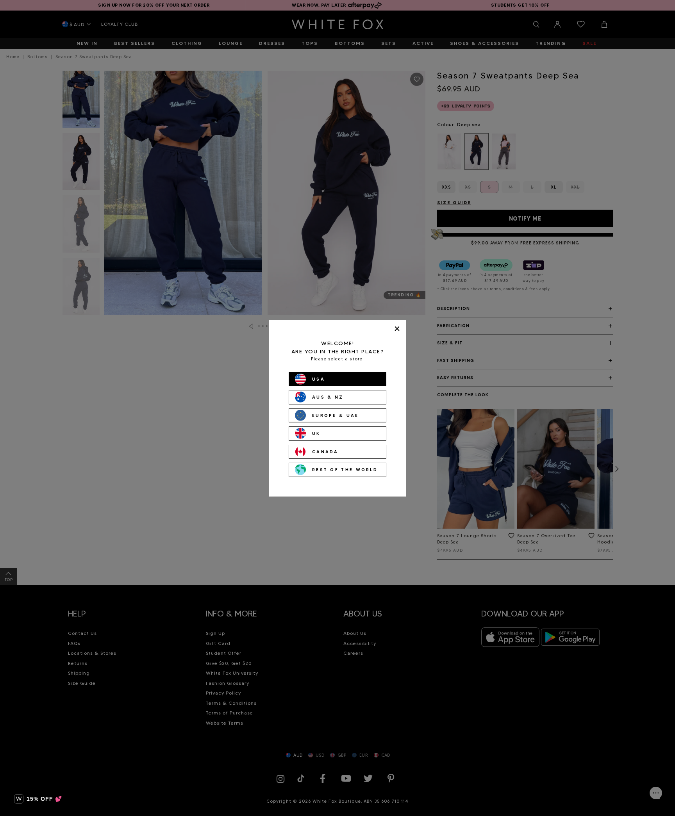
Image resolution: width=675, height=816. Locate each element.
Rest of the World (345, 469)
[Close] (397, 328)
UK (316, 433)
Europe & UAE (335, 415)
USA (318, 378)
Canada (325, 451)
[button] (38, 798)
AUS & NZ (327, 397)
